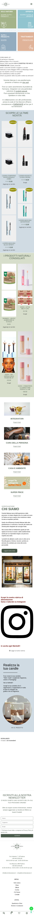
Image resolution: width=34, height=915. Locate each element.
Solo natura (17, 883)
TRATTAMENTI (27, 37)
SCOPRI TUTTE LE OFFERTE (26, 15)
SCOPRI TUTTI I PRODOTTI (6, 15)
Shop (17, 885)
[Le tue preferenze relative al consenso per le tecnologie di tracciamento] (31, 912)
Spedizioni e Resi (17, 903)
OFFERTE (29, 11)
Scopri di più (17, 422)
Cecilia (17, 890)
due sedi (25, 82)
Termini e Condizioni (17, 905)
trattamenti (18, 104)
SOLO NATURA (7, 11)
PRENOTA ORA (28, 40)
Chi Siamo (17, 892)
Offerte (17, 887)
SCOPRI (4, 40)
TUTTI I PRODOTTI (5, 36)
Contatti (17, 894)
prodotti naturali (21, 91)
